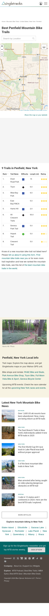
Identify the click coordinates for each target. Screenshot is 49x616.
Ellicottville (22, 527)
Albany (31, 534)
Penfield (38, 21)
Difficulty (24, 174)
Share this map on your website (35, 115)
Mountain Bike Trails (12, 21)
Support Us (27, 566)
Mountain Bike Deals (32, 573)
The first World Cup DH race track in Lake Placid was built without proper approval (31, 449)
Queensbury (18, 534)
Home (3, 21)
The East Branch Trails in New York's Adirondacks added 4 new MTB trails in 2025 (32, 433)
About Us (17, 566)
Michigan (21, 410)
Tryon (12, 186)
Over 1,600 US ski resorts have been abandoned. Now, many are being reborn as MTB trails (31, 416)
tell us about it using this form (22, 254)
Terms (38, 578)
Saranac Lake (37, 527)
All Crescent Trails (14, 217)
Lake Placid (33, 530)
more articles (24, 515)
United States (24, 21)
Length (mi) (34, 174)
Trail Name (14, 174)
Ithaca (41, 534)
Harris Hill (14, 208)
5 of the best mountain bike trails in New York (30, 464)
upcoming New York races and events (28, 387)
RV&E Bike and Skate (34, 371)
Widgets (36, 566)
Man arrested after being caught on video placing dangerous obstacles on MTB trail (32, 483)
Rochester (19, 530)
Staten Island (8, 527)
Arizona (21, 494)
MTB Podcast (17, 570)
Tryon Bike (29, 375)
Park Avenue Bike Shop (13, 375)
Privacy (6, 581)
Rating (43, 174)
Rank (5, 174)
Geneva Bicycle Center (30, 378)
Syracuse (6, 530)
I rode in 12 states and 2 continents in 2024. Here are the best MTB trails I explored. (32, 500)
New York (32, 21)
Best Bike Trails (30, 570)
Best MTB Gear (16, 573)
